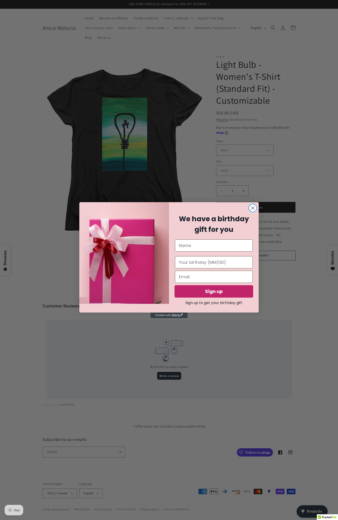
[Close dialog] (253, 208)
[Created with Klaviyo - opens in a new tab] (169, 315)
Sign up (214, 291)
